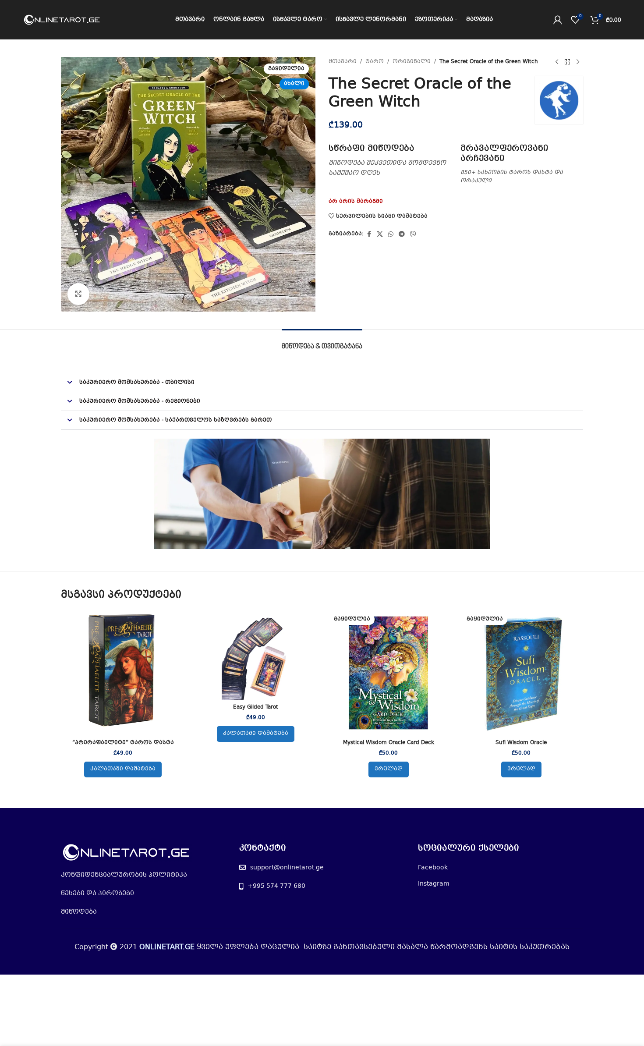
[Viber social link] (413, 234)
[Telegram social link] (401, 234)
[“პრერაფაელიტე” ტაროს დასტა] (123, 673)
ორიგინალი (412, 62)
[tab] (322, 342)
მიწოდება (79, 912)
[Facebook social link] (369, 234)
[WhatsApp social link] (391, 234)
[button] (322, 382)
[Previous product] (557, 62)
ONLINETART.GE (167, 947)
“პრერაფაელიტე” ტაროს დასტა (123, 743)
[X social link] (380, 234)
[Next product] (578, 62)
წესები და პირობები (97, 893)
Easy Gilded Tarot (255, 707)
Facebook (433, 867)
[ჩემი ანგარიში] (557, 19)
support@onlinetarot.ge (287, 867)
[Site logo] (62, 20)
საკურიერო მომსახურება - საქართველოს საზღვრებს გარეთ (175, 420)
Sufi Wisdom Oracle (521, 743)
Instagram (433, 884)
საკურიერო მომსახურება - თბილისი (137, 382)
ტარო (374, 62)
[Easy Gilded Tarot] (256, 655)
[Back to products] (567, 62)
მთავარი (343, 62)
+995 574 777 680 (276, 886)
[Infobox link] (390, 161)
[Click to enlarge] (78, 294)
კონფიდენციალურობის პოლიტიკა (124, 875)
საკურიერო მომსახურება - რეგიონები (139, 401)
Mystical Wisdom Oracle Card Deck (388, 743)
